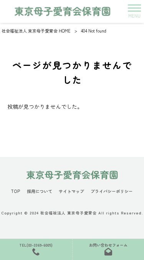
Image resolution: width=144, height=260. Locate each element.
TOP (15, 191)
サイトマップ (71, 191)
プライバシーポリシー (112, 191)
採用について (39, 191)
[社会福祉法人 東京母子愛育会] (63, 11)
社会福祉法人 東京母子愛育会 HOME (36, 31)
